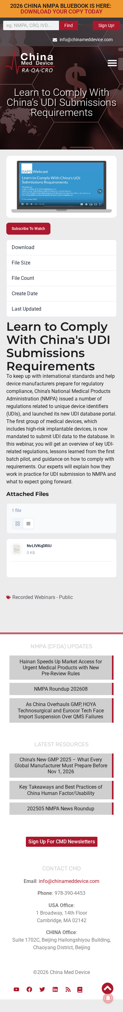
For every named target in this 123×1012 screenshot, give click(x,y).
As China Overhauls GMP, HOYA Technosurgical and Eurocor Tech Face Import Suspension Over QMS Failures (61, 710)
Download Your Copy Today (61, 11)
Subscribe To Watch (28, 228)
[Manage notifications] (108, 998)
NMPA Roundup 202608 (61, 689)
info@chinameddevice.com (69, 881)
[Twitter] (42, 989)
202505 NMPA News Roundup (60, 809)
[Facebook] (29, 989)
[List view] (28, 524)
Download (101, 569)
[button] (112, 62)
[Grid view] (18, 524)
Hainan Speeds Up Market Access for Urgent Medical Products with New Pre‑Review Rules (61, 668)
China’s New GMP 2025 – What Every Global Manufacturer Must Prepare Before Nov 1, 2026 (61, 766)
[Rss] (68, 989)
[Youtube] (16, 989)
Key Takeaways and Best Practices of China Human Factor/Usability (60, 790)
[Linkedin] (55, 989)
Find (68, 25)
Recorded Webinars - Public (42, 597)
